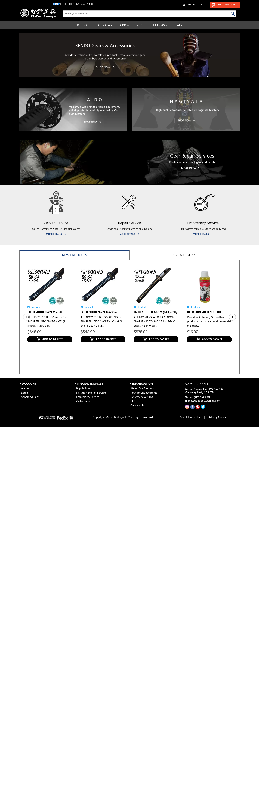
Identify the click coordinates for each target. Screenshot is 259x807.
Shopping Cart (30, 397)
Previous (26, 317)
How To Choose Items (143, 393)
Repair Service (84, 388)
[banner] (129, 55)
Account (26, 388)
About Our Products (142, 388)
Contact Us (137, 405)
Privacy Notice (217, 417)
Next (232, 317)
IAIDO (122, 25)
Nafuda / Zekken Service (91, 393)
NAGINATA (102, 25)
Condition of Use (190, 417)
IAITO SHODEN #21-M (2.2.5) (99, 312)
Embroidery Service (87, 397)
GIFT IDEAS (157, 25)
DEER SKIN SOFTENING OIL (204, 312)
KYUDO (139, 25)
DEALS (178, 25)
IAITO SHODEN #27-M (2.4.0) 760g (155, 312)
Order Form (83, 401)
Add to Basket (52, 339)
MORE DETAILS (54, 234)
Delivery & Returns (141, 397)
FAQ (132, 401)
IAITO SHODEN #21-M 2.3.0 (44, 312)
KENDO (82, 25)
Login (24, 393)
